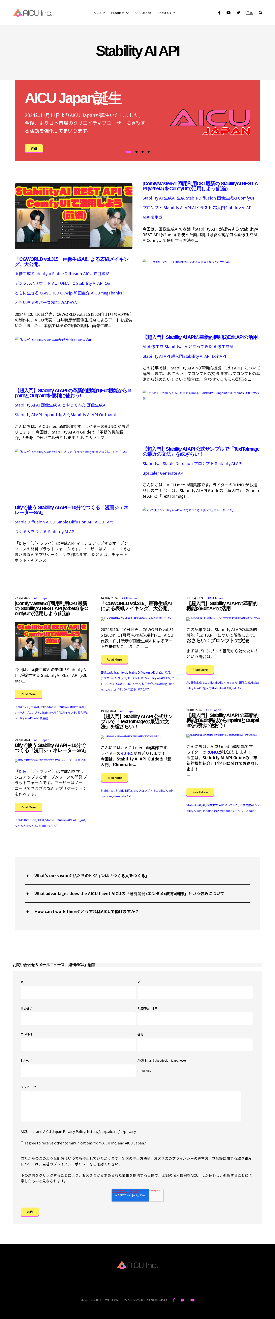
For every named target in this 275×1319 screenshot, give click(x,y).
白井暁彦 (102, 273)
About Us (164, 12)
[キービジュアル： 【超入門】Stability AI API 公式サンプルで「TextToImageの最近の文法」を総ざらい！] (72, 451)
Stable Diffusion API (75, 522)
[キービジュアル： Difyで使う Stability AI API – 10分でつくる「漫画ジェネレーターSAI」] (189, 510)
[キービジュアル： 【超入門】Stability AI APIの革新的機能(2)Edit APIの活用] (53, 339)
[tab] (128, 152)
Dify (22, 771)
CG (107, 283)
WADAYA (69, 302)
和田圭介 (82, 293)
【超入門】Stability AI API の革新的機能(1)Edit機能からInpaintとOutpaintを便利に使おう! (73, 393)
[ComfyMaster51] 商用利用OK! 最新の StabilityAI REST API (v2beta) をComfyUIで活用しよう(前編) (200, 186)
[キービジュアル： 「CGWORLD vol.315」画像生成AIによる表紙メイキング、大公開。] (187, 261)
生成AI (170, 198)
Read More (28, 694)
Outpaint (108, 414)
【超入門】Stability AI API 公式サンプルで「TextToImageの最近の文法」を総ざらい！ (201, 451)
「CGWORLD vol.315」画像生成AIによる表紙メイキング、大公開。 (72, 261)
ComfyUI (246, 198)
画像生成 (23, 273)
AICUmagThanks (106, 293)
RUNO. (212, 752)
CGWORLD (49, 293)
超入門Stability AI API (233, 207)
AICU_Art (104, 522)
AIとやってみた (198, 346)
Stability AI (153, 198)
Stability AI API (177, 207)
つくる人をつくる (31, 531)
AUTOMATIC (63, 283)
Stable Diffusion (201, 198)
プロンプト (152, 207)
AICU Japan (143, 12)
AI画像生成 (152, 217)
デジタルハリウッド (33, 283)
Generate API (172, 473)
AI (144, 346)
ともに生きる (27, 293)
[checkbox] (195, 1071)
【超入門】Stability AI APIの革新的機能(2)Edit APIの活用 (200, 337)
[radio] (195, 1071)
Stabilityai (41, 273)
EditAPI (219, 356)
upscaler (151, 473)
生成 (181, 198)
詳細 (34, 148)
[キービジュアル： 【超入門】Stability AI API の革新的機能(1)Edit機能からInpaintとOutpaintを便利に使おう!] (201, 398)
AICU (97, 12)
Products (117, 12)
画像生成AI (227, 198)
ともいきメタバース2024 (37, 302)
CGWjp (66, 293)
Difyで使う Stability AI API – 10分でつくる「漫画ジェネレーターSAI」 (71, 510)
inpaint (50, 414)
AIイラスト (202, 207)
